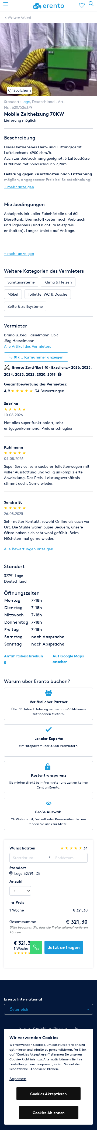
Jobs (22, 1028)
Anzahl (15, 881)
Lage (26, 101)
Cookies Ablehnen (49, 1112)
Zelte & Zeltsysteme (25, 306)
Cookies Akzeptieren (48, 1093)
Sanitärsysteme (21, 282)
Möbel (13, 294)
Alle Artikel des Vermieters (27, 346)
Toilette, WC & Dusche (47, 294)
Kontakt (40, 1028)
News (58, 1028)
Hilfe (74, 1028)
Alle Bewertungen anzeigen (28, 549)
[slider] (22, 391)
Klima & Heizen (58, 282)
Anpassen (17, 1078)
